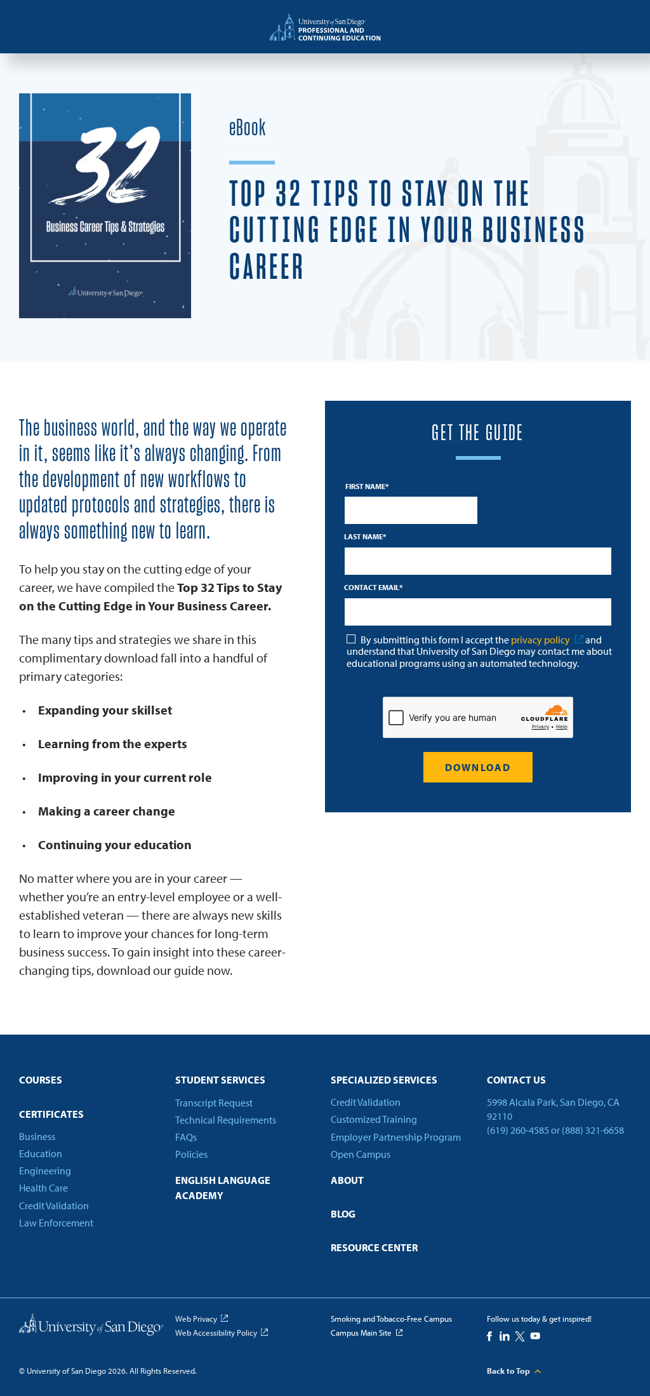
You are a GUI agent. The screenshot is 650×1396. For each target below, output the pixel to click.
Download (478, 767)
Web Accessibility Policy (216, 1332)
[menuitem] (91, 1084)
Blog (343, 1214)
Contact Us (516, 1079)
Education (40, 1153)
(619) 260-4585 (518, 1130)
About (347, 1180)
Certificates (51, 1114)
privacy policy (540, 639)
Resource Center (374, 1248)
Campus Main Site (361, 1332)
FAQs (186, 1137)
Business (37, 1136)
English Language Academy (222, 1187)
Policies (191, 1154)
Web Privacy (196, 1318)
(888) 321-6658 (593, 1130)
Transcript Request (214, 1102)
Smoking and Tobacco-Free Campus (391, 1318)
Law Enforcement (56, 1222)
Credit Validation (54, 1205)
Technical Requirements (225, 1119)
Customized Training (374, 1119)
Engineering (45, 1170)
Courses (40, 1079)
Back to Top (508, 1371)
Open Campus (360, 1154)
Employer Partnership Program (396, 1137)
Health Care (43, 1187)
